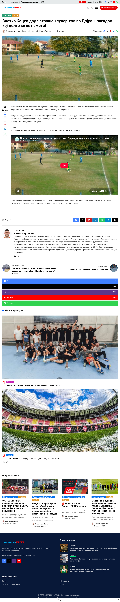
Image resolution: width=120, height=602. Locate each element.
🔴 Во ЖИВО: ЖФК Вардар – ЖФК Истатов (74, 504)
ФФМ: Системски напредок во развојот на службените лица (32, 459)
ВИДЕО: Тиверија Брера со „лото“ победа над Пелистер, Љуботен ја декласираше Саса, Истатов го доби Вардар (44, 508)
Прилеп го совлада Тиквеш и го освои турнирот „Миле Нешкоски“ (35, 385)
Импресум (14, 2)
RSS (42, 2)
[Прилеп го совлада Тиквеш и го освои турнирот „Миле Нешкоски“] (60, 347)
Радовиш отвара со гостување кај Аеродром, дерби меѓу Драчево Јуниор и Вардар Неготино (93, 549)
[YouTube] (114, 2)
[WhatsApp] (117, 2)
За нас (4, 2)
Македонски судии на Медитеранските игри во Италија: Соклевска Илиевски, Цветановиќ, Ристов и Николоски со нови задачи (104, 507)
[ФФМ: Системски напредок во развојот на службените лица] (60, 420)
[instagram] (111, 2)
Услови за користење (29, 2)
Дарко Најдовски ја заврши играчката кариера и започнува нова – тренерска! (89, 570)
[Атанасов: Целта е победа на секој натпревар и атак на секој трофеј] (64, 558)
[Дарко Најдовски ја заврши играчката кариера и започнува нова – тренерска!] (64, 569)
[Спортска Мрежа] (12, 8)
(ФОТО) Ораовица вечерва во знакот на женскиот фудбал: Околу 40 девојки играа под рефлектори (15, 506)
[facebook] (105, 2)
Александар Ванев (13, 31)
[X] (108, 2)
